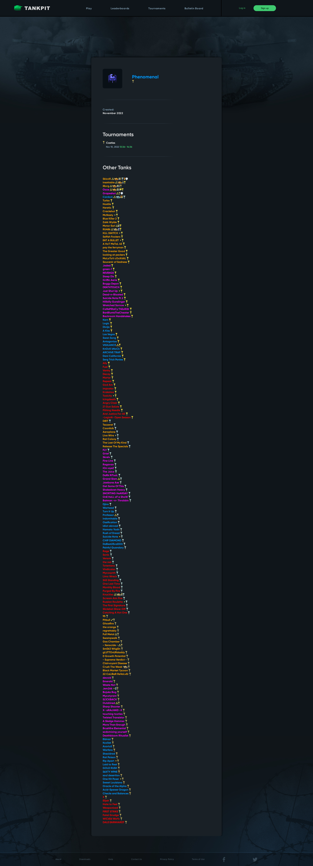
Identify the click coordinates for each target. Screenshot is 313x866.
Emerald (108, 681)
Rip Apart (109, 761)
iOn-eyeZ (109, 468)
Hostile (107, 204)
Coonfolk (108, 428)
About (58, 859)
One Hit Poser (111, 779)
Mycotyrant (110, 696)
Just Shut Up (110, 291)
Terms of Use (198, 859)
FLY (105, 450)
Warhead (109, 508)
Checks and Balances (116, 793)
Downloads (84, 859)
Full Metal (109, 634)
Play (89, 8)
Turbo (106, 200)
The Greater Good (114, 251)
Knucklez (108, 594)
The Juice (109, 472)
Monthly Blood (112, 587)
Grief (106, 453)
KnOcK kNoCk (111, 349)
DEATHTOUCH (111, 287)
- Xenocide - (111, 645)
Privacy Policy (167, 859)
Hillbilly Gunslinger (114, 302)
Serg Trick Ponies (113, 359)
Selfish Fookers (112, 237)
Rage (106, 551)
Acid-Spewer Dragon (116, 790)
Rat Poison (109, 757)
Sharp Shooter (112, 707)
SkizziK (107, 179)
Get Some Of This (113, 486)
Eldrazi (107, 739)
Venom (107, 558)
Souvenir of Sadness (115, 262)
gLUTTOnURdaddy (114, 652)
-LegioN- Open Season (117, 417)
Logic (106, 323)
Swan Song (110, 338)
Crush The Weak (113, 667)
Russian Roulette (113, 602)
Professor (109, 515)
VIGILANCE (110, 345)
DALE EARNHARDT (114, 822)
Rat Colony (110, 439)
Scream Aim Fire (113, 598)
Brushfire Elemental (115, 728)
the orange (110, 627)
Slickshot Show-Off (114, 609)
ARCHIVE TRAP (112, 352)
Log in (242, 8)
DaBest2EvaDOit (113, 544)
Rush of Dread (111, 533)
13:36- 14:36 (126, 147)
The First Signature (114, 605)
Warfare (108, 750)
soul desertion (111, 775)
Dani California (112, 356)
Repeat (107, 381)
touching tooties (113, 714)
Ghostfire (108, 623)
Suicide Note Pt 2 (113, 298)
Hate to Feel (110, 804)
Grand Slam (110, 479)
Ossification (110, 522)
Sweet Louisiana (113, 782)
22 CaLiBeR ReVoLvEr (116, 674)
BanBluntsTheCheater (116, 313)
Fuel (105, 367)
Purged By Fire (112, 591)
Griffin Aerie (110, 280)
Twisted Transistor (114, 717)
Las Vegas (109, 334)
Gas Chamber (111, 641)
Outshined (109, 703)
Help (110, 859)
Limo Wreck (110, 576)
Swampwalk (110, 638)
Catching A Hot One (115, 612)
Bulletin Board (194, 8)
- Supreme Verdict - (115, 660)
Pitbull (107, 620)
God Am (108, 385)
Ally (105, 363)
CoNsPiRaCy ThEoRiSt (116, 309)
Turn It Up (109, 511)
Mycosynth (109, 573)
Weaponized (111, 808)
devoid (107, 678)
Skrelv (107, 457)
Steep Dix (109, 276)
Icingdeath (109, 399)
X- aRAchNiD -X (113, 710)
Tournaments (156, 8)
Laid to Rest (110, 764)
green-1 (108, 269)
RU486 (107, 229)
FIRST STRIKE (111, 811)
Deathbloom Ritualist (116, 736)
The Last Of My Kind (115, 443)
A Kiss (106, 331)
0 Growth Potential (114, 656)
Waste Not (109, 685)
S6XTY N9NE (110, 772)
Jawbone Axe (111, 482)
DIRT (106, 421)
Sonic (106, 555)
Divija (106, 327)
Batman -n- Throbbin (116, 500)
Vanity (107, 370)
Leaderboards (120, 8)
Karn (106, 320)
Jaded (107, 265)
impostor (108, 388)
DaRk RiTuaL (110, 475)
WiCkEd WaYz (111, 819)
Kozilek (107, 743)
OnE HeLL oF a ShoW (115, 497)
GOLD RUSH (110, 768)
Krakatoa (109, 392)
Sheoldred (109, 754)
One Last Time (112, 584)
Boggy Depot (111, 284)
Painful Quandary (113, 547)
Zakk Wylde (110, 222)
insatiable (109, 182)
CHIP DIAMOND (112, 540)
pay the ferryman (113, 247)
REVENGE (108, 273)
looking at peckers (114, 255)
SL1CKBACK (110, 699)
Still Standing (111, 580)
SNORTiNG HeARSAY (115, 493)
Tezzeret (108, 425)
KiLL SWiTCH (111, 233)
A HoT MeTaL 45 (113, 244)
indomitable (110, 518)
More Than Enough (114, 725)
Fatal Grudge (111, 815)
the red (107, 562)
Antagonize (110, 341)
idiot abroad (111, 526)
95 (104, 616)
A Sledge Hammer (114, 721)
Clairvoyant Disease (115, 663)
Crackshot (109, 211)
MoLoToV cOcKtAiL (115, 258)
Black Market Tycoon (115, 670)
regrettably (110, 631)
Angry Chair (110, 403)
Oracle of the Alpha (115, 786)
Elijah (106, 801)
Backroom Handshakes (117, 316)
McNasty (108, 215)
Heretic (107, 208)
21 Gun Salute (111, 407)
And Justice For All (114, 414)
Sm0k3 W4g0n (112, 649)
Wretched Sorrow (114, 305)
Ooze (106, 190)
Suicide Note (111, 537)
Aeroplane (109, 432)
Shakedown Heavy (114, 490)
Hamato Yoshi (111, 529)
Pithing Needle (112, 410)
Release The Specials (116, 446)
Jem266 (108, 688)
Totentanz (109, 566)
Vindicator (109, 569)
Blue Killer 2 (110, 219)
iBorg (106, 186)
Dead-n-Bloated (113, 294)
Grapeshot (109, 193)
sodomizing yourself (115, 732)
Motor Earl (109, 226)
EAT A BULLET (111, 240)
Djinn (106, 504)
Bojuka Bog (110, 692)
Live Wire (109, 435)
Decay (107, 374)
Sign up (265, 8)
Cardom (108, 197)
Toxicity (107, 396)
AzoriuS (108, 746)
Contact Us (136, 859)
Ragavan (108, 464)
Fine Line (108, 461)
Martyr (107, 378)
